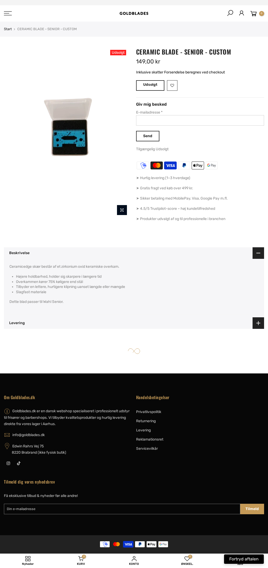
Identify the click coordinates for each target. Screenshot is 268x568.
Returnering (146, 421)
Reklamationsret (149, 439)
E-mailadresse (149, 112)
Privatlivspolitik (148, 412)
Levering (143, 430)
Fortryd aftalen (244, 558)
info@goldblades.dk (28, 435)
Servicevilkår (147, 448)
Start (8, 29)
